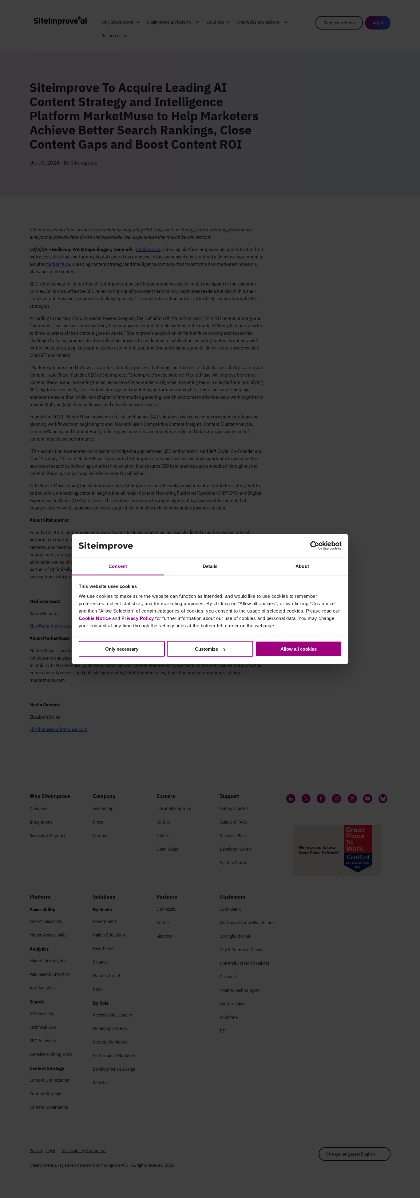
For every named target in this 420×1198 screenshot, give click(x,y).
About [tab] (302, 566)
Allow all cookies (298, 649)
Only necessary (121, 649)
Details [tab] (210, 566)
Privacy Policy (137, 618)
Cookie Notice (95, 618)
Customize (206, 649)
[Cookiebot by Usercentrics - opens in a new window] (315, 545)
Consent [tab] (118, 566)
